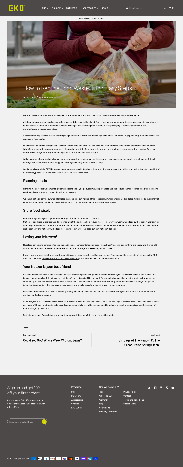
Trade (102, 391)
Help (101, 403)
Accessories (77, 399)
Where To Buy (105, 395)
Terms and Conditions (133, 399)
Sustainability (129, 403)
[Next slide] (139, 19)
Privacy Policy (129, 391)
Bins (73, 391)
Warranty (103, 399)
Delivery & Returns (108, 411)
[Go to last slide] (43, 19)
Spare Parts (104, 407)
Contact (127, 395)
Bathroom (76, 395)
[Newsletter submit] (44, 421)
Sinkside (75, 403)
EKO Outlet (76, 407)
